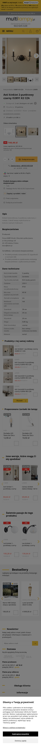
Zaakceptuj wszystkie (20, 734)
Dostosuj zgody (20, 741)
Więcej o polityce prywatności (14, 728)
